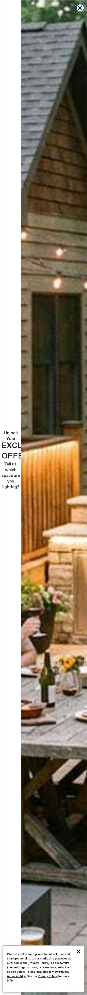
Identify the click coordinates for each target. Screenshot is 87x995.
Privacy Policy (48, 976)
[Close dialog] (80, 8)
